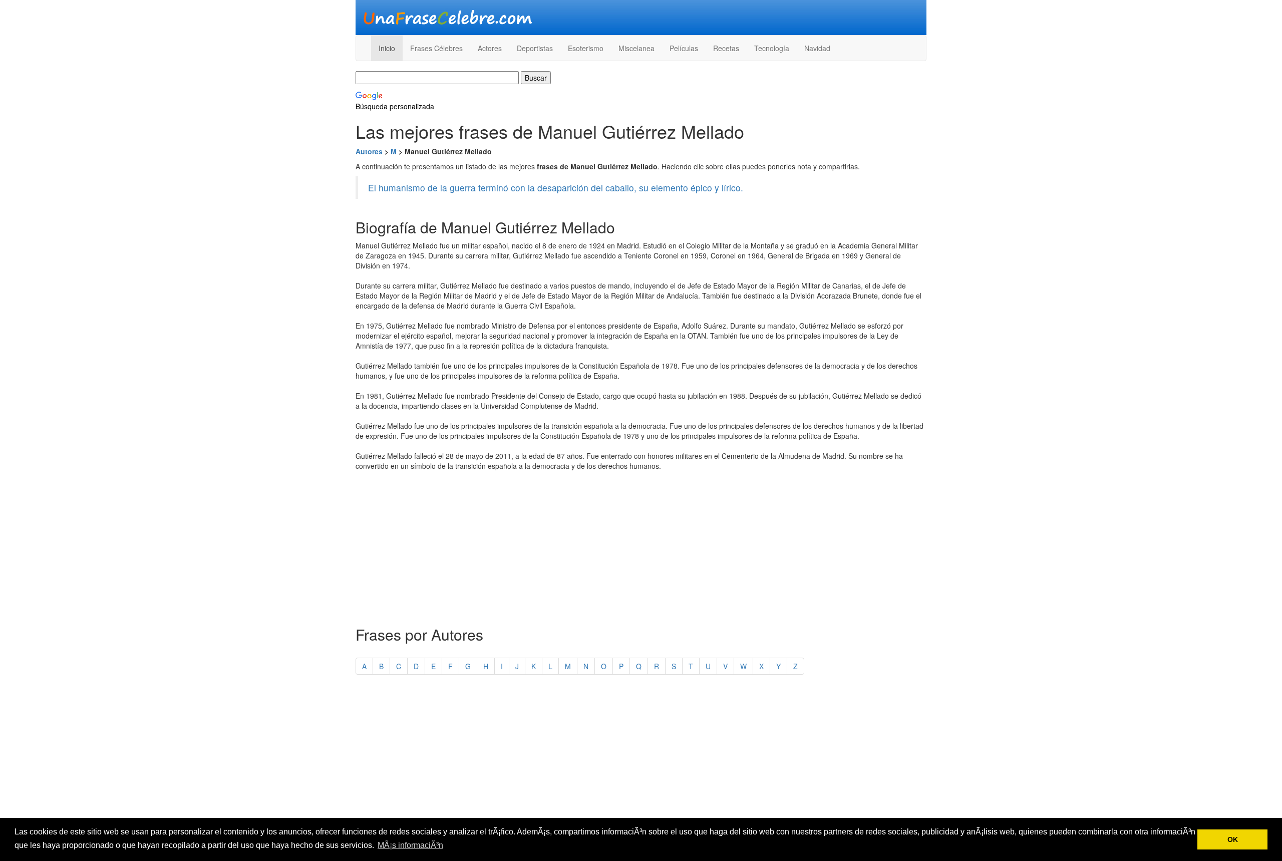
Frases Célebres (436, 48)
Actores (490, 48)
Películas (684, 48)
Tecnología (771, 48)
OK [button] (1232, 839)
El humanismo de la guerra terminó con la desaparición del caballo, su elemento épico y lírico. (555, 187)
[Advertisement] (641, 546)
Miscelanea (636, 48)
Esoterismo (585, 48)
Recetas (726, 48)
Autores (369, 151)
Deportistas (535, 48)
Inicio (387, 48)
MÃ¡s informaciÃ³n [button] (410, 845)
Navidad (817, 48)
